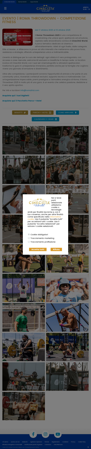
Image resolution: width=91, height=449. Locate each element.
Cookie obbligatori (39, 234)
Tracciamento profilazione (43, 241)
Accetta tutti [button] (37, 249)
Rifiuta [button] (56, 249)
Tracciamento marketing (42, 238)
